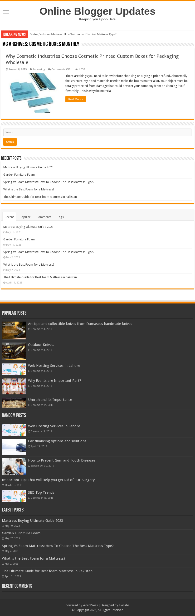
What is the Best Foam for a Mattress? (28, 189)
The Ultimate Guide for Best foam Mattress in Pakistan (40, 197)
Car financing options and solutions (57, 441)
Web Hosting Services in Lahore (54, 365)
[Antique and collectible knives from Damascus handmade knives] (14, 330)
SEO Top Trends (41, 492)
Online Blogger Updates (97, 11)
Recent (9, 217)
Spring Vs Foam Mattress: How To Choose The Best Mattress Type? (73, 34)
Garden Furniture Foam (19, 174)
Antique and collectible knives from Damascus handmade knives (80, 324)
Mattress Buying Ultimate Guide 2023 (28, 167)
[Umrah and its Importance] (14, 402)
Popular (25, 217)
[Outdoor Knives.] (14, 351)
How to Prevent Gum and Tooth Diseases (61, 460)
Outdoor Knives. (41, 345)
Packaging (39, 69)
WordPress (90, 605)
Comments (43, 217)
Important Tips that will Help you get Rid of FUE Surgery (48, 480)
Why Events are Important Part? (54, 380)
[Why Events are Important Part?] (14, 386)
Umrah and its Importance (50, 399)
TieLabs (124, 605)
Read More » (75, 99)
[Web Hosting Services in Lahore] (14, 369)
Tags (60, 217)
